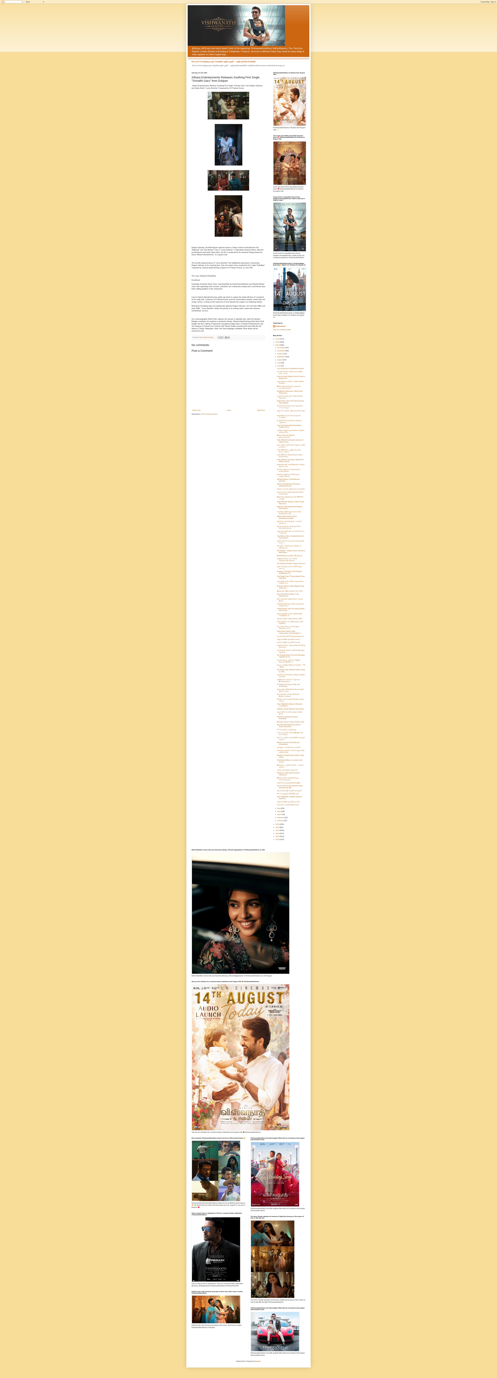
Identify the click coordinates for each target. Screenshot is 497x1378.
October (280, 354)
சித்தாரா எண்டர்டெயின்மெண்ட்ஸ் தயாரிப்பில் (291, 489)
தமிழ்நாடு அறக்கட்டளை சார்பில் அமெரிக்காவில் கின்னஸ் (287, 559)
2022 (277, 827)
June (279, 366)
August (280, 360)
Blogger (258, 1361)
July (278, 363)
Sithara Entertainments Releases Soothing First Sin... (288, 485)
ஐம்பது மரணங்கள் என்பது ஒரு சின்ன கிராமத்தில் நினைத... (289, 527)
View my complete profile (282, 330)
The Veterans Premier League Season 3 (291, 563)
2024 (277, 345)
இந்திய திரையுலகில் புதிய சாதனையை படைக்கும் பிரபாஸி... (289, 387)
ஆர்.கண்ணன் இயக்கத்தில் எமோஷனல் (289, 791)
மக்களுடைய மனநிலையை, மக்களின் (289, 747)
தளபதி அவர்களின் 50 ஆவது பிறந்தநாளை (290, 636)
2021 (277, 830)
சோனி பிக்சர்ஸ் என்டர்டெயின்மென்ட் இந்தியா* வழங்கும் (288, 695)
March (279, 814)
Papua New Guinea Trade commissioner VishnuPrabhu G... (289, 632)
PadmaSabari (281, 326)
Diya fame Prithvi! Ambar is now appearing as (288, 595)
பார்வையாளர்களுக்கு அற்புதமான (287, 770)
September (281, 357)
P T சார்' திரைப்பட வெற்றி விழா (286, 730)
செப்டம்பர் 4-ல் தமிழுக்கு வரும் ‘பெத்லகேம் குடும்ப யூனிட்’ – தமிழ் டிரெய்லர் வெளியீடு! (224, 61)
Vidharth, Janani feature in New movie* (290, 709)
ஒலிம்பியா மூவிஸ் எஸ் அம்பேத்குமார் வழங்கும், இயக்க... (288, 475)
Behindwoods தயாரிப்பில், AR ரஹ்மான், (290, 556)
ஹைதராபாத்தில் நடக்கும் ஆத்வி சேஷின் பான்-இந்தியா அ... (289, 614)
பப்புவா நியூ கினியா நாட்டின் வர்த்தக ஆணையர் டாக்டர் (288, 627)
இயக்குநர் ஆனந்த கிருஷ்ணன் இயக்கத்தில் (290, 722)
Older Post (261, 410)
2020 (277, 833)
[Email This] (219, 337)
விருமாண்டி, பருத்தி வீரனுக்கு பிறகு (288, 805)
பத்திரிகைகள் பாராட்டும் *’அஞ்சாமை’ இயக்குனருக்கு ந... (289, 680)
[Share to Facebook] (226, 337)
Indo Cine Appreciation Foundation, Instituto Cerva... (289, 426)
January (280, 820)
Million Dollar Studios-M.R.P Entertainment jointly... (287, 517)
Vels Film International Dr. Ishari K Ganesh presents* (289, 725)
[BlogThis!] (221, 337)
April (279, 811)
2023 (277, 824)
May (279, 808)
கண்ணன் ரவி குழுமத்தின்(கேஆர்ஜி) (288, 783)
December (281, 348)
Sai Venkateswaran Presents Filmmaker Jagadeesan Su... (291, 656)
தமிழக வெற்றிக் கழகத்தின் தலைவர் (288, 639)
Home (229, 410)
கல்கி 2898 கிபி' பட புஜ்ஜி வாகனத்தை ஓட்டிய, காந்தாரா (289, 451)
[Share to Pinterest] (228, 337)
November (281, 351)
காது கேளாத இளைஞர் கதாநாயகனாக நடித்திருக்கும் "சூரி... (289, 512)
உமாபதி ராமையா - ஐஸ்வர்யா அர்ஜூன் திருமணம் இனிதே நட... (288, 661)
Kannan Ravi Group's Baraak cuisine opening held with (290, 786)
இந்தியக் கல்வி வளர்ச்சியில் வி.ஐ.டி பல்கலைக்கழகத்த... (288, 779)
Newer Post (196, 410)
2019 (277, 836)
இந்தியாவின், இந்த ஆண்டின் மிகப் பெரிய (290, 591)
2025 (277, 342)
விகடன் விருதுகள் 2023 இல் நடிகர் (288, 794)
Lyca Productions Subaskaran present (290, 368)
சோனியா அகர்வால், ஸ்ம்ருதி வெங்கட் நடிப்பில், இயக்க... (289, 470)
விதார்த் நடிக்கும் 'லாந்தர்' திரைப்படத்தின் (289, 618)
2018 (277, 839)
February (280, 817)
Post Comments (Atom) (209, 414)
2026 (277, 339)
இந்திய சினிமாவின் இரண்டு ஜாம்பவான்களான (286, 436)
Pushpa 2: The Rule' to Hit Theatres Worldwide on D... (289, 572)
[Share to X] (223, 337)
